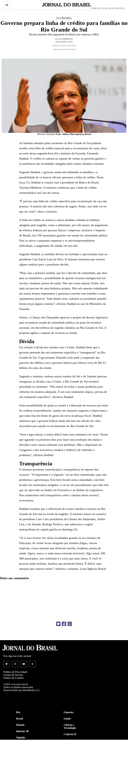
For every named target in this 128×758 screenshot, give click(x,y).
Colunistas (70, 740)
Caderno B (70, 734)
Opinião (20, 737)
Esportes (69, 712)
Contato (20, 756)
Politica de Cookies (13, 677)
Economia (69, 746)
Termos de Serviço (13, 675)
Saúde (67, 718)
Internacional (23, 750)
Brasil (19, 718)
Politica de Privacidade (15, 672)
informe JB (22, 731)
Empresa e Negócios (70, 755)
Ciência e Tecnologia (70, 726)
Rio (18, 712)
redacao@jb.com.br (64, 41)
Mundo (20, 724)
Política (20, 743)
